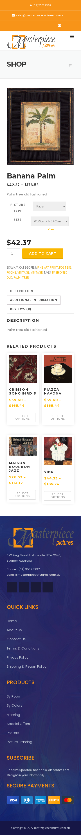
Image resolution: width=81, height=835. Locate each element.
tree (25, 277)
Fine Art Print (47, 268)
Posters (65, 268)
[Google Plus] (46, 25)
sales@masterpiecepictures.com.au (40, 15)
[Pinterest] (40, 25)
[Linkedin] (34, 25)
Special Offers (18, 723)
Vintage (23, 272)
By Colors (14, 705)
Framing (13, 714)
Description (22, 291)
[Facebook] (27, 25)
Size (18, 220)
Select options (22, 417)
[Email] (59, 25)
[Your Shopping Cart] (70, 65)
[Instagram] (53, 25)
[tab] (22, 291)
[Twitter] (21, 25)
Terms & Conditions (23, 648)
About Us (14, 630)
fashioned (60, 272)
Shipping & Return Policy (26, 666)
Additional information (33, 300)
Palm (17, 277)
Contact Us (16, 639)
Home (12, 620)
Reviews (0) (21, 309)
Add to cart (42, 253)
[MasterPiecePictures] (31, 42)
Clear (51, 229)
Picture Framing (19, 741)
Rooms (11, 272)
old (9, 277)
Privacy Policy (17, 657)
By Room (14, 696)
